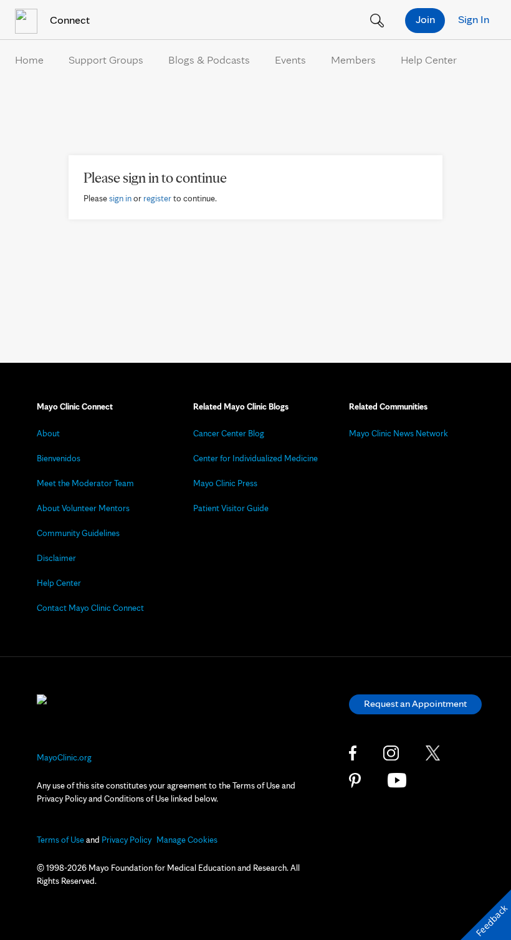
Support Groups (106, 59)
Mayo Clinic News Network (398, 433)
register (157, 198)
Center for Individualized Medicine (255, 458)
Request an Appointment (415, 703)
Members (353, 59)
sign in (120, 198)
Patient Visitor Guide (231, 508)
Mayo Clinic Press (225, 483)
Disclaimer (56, 558)
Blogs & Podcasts (209, 59)
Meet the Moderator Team (85, 483)
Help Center (429, 59)
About (48, 433)
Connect (68, 19)
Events (290, 59)
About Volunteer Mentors (83, 508)
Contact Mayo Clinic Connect (90, 608)
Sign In (473, 19)
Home (29, 59)
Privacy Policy (126, 840)
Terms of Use (60, 840)
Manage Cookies (186, 840)
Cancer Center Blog (228, 433)
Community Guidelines (78, 533)
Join (425, 19)
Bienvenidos (58, 458)
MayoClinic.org (64, 757)
